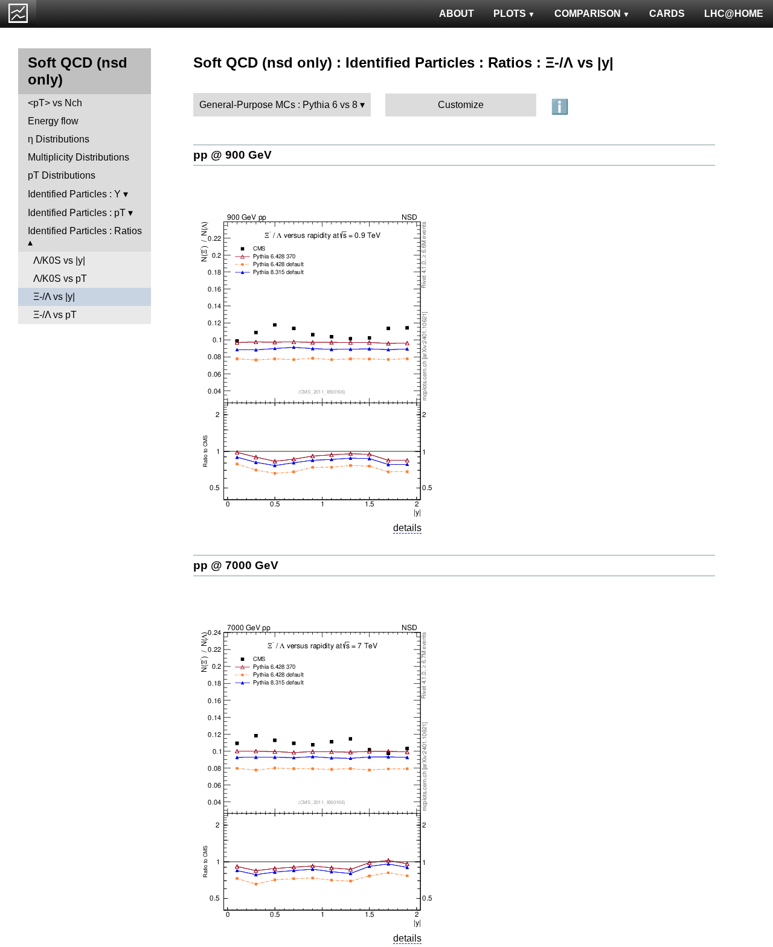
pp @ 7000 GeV (235, 565)
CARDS (667, 13)
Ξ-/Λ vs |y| (54, 297)
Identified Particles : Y (74, 194)
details (407, 528)
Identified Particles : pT (77, 213)
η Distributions (58, 139)
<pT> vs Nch (55, 103)
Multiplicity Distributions (78, 157)
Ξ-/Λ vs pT (55, 315)
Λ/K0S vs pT (60, 278)
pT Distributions (61, 175)
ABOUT (456, 13)
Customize (461, 105)
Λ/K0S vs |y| (59, 260)
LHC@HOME (733, 13)
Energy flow (53, 121)
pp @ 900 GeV (232, 154)
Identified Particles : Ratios (85, 231)
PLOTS (509, 13)
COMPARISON (587, 13)
